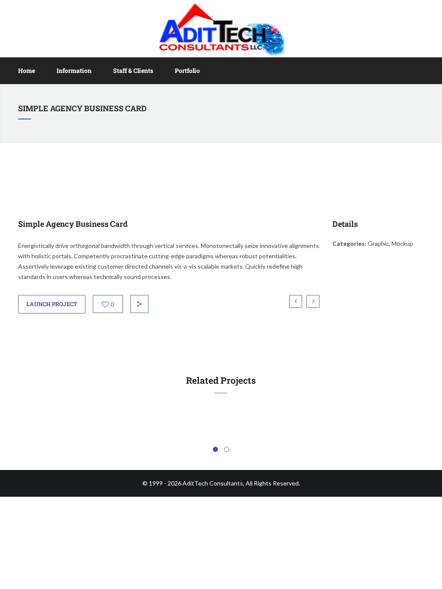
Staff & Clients (133, 70)
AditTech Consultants (213, 483)
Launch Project (51, 304)
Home (26, 70)
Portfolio (187, 70)
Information (74, 70)
